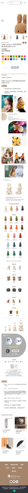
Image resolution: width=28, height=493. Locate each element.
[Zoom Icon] (14, 21)
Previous (1, 36)
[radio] (3, 56)
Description (4, 75)
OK (14, 490)
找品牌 (7, 467)
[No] (26, 489)
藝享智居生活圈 (14, 464)
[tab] (14, 75)
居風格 (13, 467)
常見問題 (20, 467)
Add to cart (15, 67)
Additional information (6, 77)
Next (26, 36)
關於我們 (14, 471)
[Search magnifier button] (21, 3)
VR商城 (6, 464)
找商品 (22, 464)
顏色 (3, 53)
